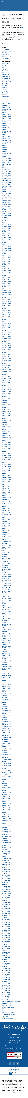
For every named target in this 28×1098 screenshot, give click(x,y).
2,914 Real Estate (6, 728)
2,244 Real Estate (6, 615)
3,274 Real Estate (6, 789)
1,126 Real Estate (6, 169)
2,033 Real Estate (6, 552)
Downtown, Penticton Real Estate (11, 1001)
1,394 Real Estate (6, 331)
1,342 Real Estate (6, 301)
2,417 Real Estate (6, 646)
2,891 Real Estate (6, 723)
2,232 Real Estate (6, 607)
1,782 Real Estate (6, 470)
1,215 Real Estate (6, 211)
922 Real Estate (6, 956)
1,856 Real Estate (6, 494)
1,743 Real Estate (6, 457)
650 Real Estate (6, 871)
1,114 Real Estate (6, 158)
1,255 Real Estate (6, 248)
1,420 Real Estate (6, 340)
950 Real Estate (6, 979)
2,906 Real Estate (6, 726)
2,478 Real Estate (6, 659)
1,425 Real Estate (6, 343)
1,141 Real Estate (6, 177)
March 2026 (5, 71)
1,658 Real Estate (6, 431)
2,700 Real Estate (6, 701)
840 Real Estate (6, 910)
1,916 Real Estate (6, 507)
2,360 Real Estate (6, 631)
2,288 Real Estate (6, 622)
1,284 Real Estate (6, 266)
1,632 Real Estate (6, 415)
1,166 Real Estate (6, 191)
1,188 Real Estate (6, 200)
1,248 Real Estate (6, 239)
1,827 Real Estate (6, 484)
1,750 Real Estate (6, 459)
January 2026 (5, 74)
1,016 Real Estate (6, 114)
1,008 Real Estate (6, 109)
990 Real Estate (6, 992)
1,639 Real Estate (6, 419)
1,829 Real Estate (6, 486)
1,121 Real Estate (6, 164)
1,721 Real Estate (6, 450)
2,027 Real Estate (6, 551)
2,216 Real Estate (6, 600)
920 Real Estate (6, 954)
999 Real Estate (6, 996)
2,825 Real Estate (6, 715)
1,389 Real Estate (6, 329)
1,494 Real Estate (6, 367)
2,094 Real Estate (6, 567)
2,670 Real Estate (6, 695)
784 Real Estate (6, 890)
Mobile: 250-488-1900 (15, 1040)
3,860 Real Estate (6, 831)
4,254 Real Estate (6, 838)
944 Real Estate (6, 974)
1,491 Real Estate (6, 365)
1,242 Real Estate (6, 232)
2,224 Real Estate (6, 602)
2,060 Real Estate (6, 561)
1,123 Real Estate (6, 166)
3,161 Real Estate (6, 767)
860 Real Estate (6, 919)
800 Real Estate (6, 895)
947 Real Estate (6, 977)
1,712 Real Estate (6, 444)
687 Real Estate (6, 880)
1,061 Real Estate (6, 140)
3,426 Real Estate (6, 807)
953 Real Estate (6, 981)
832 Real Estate (6, 906)
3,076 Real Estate (6, 750)
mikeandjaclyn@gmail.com (15, 1045)
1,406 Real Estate (6, 334)
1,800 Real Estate (6, 474)
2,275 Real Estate (6, 618)
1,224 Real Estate (6, 221)
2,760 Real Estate (6, 704)
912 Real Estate (6, 950)
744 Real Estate (6, 884)
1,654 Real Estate (6, 430)
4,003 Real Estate (6, 836)
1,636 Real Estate (6, 417)
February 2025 (6, 94)
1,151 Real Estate (6, 180)
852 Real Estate (6, 915)
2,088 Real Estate (6, 565)
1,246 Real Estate (6, 235)
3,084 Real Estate (6, 754)
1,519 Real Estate (6, 373)
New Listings (5, 53)
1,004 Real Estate (6, 105)
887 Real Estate (6, 941)
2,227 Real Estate (6, 604)
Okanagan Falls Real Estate (9, 1014)
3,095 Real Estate (6, 756)
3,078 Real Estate (6, 752)
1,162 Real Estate (6, 189)
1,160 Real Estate (6, 188)
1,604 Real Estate (6, 402)
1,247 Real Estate (6, 237)
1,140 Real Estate (6, 175)
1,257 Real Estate (6, 250)
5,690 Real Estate (6, 858)
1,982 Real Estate (6, 530)
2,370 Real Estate (6, 633)
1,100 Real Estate (6, 156)
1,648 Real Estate (6, 422)
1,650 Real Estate (6, 426)
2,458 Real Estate (6, 653)
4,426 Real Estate (6, 844)
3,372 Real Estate (6, 798)
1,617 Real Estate (6, 408)
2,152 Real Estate (6, 589)
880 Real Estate (6, 934)
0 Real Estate (5, 101)
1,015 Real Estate (6, 112)
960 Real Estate (6, 983)
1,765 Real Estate (6, 463)
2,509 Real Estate (6, 664)
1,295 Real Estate (6, 277)
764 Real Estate (6, 888)
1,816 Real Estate (6, 479)
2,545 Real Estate (6, 673)
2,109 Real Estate (6, 576)
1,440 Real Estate (6, 349)
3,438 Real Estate (6, 809)
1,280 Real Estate (6, 265)
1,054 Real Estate (6, 134)
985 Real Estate (6, 989)
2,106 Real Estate (6, 574)
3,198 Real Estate (6, 772)
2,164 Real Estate (6, 591)
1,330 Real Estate (6, 296)
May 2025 (4, 89)
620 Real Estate (6, 866)
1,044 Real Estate (6, 125)
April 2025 (4, 91)
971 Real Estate (6, 985)
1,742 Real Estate (6, 455)
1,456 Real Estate (6, 354)
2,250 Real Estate (6, 616)
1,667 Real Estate (6, 435)
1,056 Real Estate (6, 138)
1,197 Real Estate (6, 206)
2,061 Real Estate (6, 563)
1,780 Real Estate (6, 468)
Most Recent (5, 63)
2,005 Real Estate (6, 543)
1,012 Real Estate (6, 111)
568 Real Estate (6, 862)
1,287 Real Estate (6, 270)
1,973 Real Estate (6, 525)
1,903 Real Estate (6, 503)
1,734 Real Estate (6, 453)
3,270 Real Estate (6, 787)
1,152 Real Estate (6, 182)
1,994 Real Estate (6, 539)
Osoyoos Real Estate (7, 1018)
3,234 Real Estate (6, 778)
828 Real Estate (6, 904)
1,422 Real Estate (6, 342)
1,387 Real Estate (6, 327)
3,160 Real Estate (6, 765)
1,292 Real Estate (6, 276)
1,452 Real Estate (6, 353)
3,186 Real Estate (6, 770)
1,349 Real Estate (6, 305)
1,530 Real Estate (6, 376)
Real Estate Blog (6, 56)
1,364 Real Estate (6, 316)
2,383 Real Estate (6, 637)
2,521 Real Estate (6, 670)
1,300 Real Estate (6, 283)
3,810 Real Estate (6, 825)
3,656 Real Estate (6, 822)
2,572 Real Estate (6, 681)
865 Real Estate (6, 922)
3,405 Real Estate (6, 805)
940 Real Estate (6, 972)
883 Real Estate (6, 937)
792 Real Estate (6, 891)
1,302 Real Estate (6, 285)
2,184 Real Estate (6, 593)
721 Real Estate (6, 882)
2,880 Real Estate (6, 721)
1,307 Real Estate (6, 287)
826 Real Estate (6, 902)
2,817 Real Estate (6, 712)
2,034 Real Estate (6, 554)
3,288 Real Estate (6, 791)
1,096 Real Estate (6, 151)
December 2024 (6, 96)
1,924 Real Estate (6, 508)
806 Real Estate (6, 897)
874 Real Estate (6, 930)
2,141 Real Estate (6, 587)
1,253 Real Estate (6, 244)
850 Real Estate (6, 913)
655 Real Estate (6, 873)
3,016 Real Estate (6, 743)
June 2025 (4, 87)
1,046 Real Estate (6, 129)
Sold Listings (5, 58)
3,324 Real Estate (6, 796)
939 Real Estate (6, 970)
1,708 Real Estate (6, 441)
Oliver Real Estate (7, 1016)
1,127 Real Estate (6, 171)
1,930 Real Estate (6, 510)
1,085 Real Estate (6, 146)
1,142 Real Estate (6, 178)
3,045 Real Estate (6, 747)
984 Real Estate (6, 987)
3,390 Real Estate (6, 803)
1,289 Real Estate (6, 274)
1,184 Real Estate (6, 199)
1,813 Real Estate (6, 477)
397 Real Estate (6, 835)
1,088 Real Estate (6, 147)
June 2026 (4, 67)
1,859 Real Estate (6, 496)
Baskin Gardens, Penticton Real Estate (12, 998)
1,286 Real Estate (6, 268)
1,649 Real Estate (6, 424)
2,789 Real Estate (6, 708)
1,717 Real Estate (6, 446)
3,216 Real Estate (6, 776)
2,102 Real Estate (6, 571)
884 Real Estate (6, 939)
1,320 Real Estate (6, 294)
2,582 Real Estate (6, 686)
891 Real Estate (6, 944)
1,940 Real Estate (6, 514)
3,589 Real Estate (6, 820)
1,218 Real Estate (6, 215)
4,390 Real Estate (6, 840)
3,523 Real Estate (6, 813)
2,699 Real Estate (6, 699)
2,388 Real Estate (6, 638)
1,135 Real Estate (6, 173)
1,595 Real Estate (6, 398)
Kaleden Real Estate (7, 1005)
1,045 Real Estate (6, 127)
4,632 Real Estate (6, 849)
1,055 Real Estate (6, 136)
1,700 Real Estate (6, 439)
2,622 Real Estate (6, 690)
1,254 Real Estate (6, 246)
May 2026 (4, 69)
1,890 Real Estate (6, 499)
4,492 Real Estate (6, 846)
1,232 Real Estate (6, 226)
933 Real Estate (6, 965)
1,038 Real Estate (6, 122)
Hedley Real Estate (7, 1003)
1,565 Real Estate (6, 389)
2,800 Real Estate (6, 710)
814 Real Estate (6, 899)
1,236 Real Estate (6, 228)
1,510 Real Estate (6, 371)
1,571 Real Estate (6, 395)
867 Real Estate (6, 924)
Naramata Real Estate (8, 1012)
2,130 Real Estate (6, 585)
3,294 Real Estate (6, 792)
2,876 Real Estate (6, 719)
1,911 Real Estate (6, 505)
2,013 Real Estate (6, 545)
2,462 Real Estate (6, 655)
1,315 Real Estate (6, 290)
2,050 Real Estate (6, 556)
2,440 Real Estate (6, 649)
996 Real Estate (6, 994)
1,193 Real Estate (6, 202)
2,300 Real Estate (6, 624)
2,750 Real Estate (6, 703)
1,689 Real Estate (6, 437)
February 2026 (6, 72)
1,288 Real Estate (6, 272)
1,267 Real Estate (6, 257)
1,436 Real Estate (6, 347)
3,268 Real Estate (6, 785)
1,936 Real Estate (6, 512)
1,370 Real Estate (6, 320)
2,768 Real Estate (6, 706)
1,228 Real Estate (6, 222)
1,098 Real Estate (6, 153)
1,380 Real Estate (6, 321)
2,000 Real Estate (6, 541)
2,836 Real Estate (6, 717)
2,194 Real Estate (6, 594)
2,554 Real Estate (6, 677)
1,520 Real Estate (6, 375)
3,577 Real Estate (6, 818)
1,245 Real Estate (6, 233)
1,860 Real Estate (6, 497)
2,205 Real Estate (6, 596)
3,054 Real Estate (6, 748)
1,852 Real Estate (6, 492)
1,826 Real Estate (6, 483)
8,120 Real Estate (6, 893)
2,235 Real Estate (6, 611)
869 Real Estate (6, 928)
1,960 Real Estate (6, 521)
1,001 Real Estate (6, 103)
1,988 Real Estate (6, 532)
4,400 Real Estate (6, 842)
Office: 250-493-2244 (15, 1037)
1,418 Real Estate (6, 338)
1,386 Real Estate (6, 325)
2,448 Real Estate (6, 651)
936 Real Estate (6, 968)
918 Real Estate (6, 952)
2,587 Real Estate (6, 688)
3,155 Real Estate (6, 763)
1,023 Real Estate (6, 118)
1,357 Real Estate (6, 310)
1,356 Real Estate (6, 309)
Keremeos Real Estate (8, 1007)
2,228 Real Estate (6, 605)
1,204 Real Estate (6, 208)
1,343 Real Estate (6, 303)
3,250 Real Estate (6, 781)
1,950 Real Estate (6, 517)
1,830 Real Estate (6, 488)
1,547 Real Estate (6, 382)
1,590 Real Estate (6, 397)
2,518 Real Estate (6, 668)
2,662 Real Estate (6, 693)
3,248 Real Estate (6, 780)
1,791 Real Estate (6, 472)
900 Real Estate (6, 948)
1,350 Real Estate (6, 307)
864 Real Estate (6, 921)
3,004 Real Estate (6, 741)
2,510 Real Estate (6, 666)
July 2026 (4, 65)
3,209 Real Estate (6, 774)
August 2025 (5, 83)
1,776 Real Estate (6, 466)
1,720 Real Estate (6, 448)
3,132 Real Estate (6, 759)
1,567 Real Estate (6, 391)
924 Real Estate (6, 957)
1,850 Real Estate (6, 490)
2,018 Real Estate (6, 547)
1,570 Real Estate (6, 393)
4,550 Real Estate (6, 847)
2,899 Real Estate (6, 725)
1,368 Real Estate (6, 318)
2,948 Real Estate (6, 736)
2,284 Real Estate (6, 620)
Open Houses (5, 54)
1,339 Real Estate (6, 299)
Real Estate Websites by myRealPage (14, 1070)
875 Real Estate (6, 932)
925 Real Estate (6, 959)
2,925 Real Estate (6, 730)
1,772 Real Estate (6, 464)
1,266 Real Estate (6, 255)
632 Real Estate (6, 869)
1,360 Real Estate (6, 314)
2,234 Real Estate (6, 609)
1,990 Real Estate (6, 534)
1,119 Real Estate (6, 160)
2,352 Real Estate (6, 627)
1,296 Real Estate (6, 279)
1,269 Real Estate (6, 261)
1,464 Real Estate (6, 356)
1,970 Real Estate (6, 523)
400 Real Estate (6, 851)
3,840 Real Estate (6, 829)
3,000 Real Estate (6, 739)
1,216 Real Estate (6, 213)
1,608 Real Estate (6, 406)
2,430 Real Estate (6, 648)
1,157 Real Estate (6, 186)
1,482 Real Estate (6, 362)
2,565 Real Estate (6, 679)
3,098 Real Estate (6, 758)
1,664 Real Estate (6, 433)
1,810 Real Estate (6, 475)
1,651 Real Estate (6, 428)
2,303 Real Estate (6, 626)
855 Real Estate (6, 917)
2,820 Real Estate (6, 714)
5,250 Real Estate (6, 857)
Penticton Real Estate (12, 19)
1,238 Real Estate (6, 230)
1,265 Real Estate (6, 254)
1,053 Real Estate (6, 133)
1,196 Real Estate (6, 204)
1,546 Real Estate (6, 380)
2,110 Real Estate (6, 578)
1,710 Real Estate (6, 442)
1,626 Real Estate (6, 413)
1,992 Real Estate (6, 536)
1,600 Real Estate (6, 400)
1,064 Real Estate (6, 142)
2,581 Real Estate (6, 684)
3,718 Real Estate (6, 824)
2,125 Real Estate (6, 583)
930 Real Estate (6, 963)
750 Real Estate (6, 886)
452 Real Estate (6, 853)
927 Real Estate (6, 961)
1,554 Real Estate (6, 386)
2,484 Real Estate (6, 660)
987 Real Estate (6, 990)
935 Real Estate (6, 967)
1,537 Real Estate (6, 378)
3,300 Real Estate (6, 794)
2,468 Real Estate (6, 657)
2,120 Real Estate (6, 582)
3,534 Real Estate (6, 814)
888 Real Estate (6, 943)
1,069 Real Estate (6, 144)
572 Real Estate (6, 864)
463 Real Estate (6, 855)
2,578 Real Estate (6, 682)
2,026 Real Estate (6, 549)
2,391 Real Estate (6, 640)
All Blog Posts (5, 49)
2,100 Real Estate (6, 569)
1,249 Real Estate (6, 241)
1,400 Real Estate (6, 332)
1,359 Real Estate (6, 312)
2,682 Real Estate (6, 697)
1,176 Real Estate (6, 195)
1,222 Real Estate (6, 219)
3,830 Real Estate (6, 827)
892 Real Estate (6, 946)
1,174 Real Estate (6, 193)
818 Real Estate (6, 901)
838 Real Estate (6, 908)
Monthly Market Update (8, 51)
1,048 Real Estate (6, 131)
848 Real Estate (6, 912)
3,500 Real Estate (6, 811)
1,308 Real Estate (6, 288)
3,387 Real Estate (6, 802)
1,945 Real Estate (6, 516)
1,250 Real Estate (6, 243)
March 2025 (5, 93)
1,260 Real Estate (6, 252)
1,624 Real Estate (6, 409)
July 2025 (4, 85)
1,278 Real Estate (6, 263)
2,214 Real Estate (6, 598)
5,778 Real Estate (6, 860)
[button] (14, 1037)
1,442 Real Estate (6, 351)
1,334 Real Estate (6, 298)
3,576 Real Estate (6, 816)
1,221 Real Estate (6, 217)
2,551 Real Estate (6, 675)
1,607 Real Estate (6, 404)
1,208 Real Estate (6, 210)
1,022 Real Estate (6, 116)
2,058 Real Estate (6, 560)
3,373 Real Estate (6, 800)
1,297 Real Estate (6, 281)
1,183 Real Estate (6, 197)
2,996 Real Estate (6, 737)
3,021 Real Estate (6, 745)
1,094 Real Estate (6, 149)
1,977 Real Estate (6, 527)
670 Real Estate (6, 877)
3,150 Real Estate (6, 761)
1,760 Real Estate (6, 461)
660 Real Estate (6, 875)
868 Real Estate (6, 926)
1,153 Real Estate (6, 184)
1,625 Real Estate (6, 411)
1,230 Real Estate (6, 224)
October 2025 (5, 80)
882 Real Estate (6, 935)
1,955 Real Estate (6, 519)
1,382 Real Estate (6, 323)
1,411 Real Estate (6, 336)
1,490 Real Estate (6, 364)
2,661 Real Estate (6, 692)
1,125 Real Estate (6, 167)
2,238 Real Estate (6, 613)
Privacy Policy (16, 1069)
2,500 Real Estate (6, 662)
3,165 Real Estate (6, 769)
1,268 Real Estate (6, 259)
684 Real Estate (6, 879)
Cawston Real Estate (7, 999)
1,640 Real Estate (6, 420)
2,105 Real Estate (6, 572)
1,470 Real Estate (6, 358)
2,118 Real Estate (6, 580)
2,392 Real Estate (6, 642)
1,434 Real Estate (6, 345)
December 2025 (6, 76)
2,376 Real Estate (6, 635)
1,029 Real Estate (6, 120)
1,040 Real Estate (6, 123)
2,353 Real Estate (6, 629)
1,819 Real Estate (6, 481)
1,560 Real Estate (6, 387)
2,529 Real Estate (6, 671)
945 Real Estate (6, 976)
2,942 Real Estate (6, 734)
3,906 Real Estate (6, 833)
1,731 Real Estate (6, 452)
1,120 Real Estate (6, 162)
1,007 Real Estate (6, 107)
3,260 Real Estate (6, 783)
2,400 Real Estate (6, 644)
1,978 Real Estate (6, 529)
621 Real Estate (6, 868)
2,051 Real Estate (6, 558)
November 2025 (6, 78)
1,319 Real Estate (6, 292)
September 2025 (6, 82)
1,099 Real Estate (6, 155)
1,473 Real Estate (6, 360)
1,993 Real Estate (6, 538)
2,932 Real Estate (6, 732)
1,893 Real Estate (6, 501)
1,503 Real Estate (6, 369)
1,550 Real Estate (6, 384)
